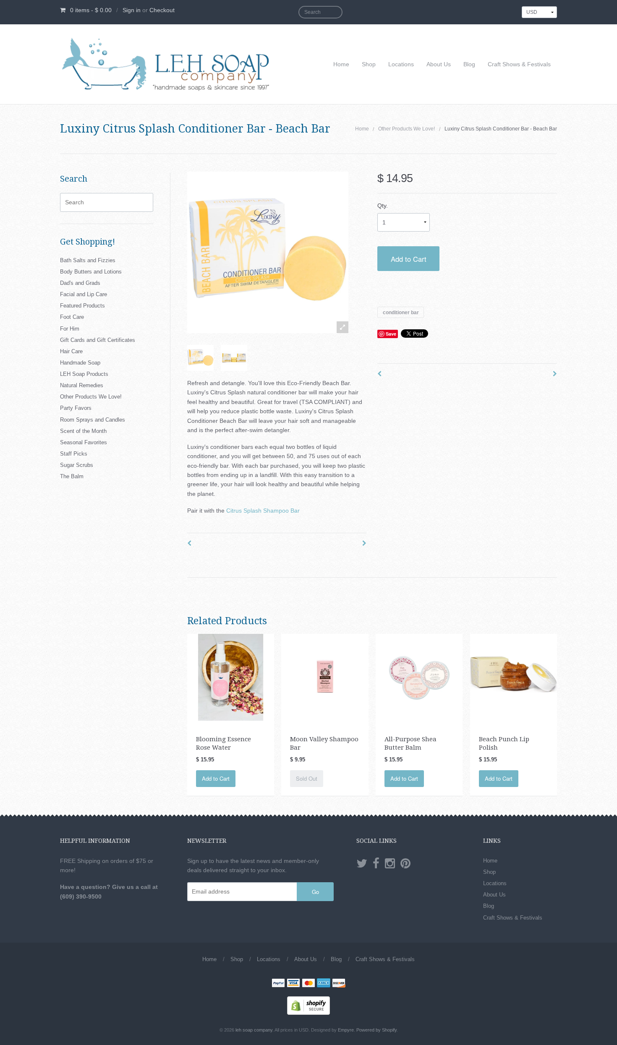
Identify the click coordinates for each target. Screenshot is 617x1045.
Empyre (346, 1029)
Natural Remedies (81, 385)
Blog (469, 64)
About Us (438, 64)
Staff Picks (73, 454)
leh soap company (253, 1029)
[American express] (323, 983)
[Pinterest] (405, 863)
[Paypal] (278, 983)
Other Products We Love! (406, 129)
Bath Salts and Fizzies (87, 260)
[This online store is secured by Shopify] (308, 1004)
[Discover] (338, 983)
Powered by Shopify (376, 1029)
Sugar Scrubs (76, 465)
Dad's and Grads (80, 283)
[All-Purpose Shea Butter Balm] (419, 676)
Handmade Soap (80, 363)
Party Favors (76, 408)
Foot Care (72, 317)
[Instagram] (390, 863)
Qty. (382, 205)
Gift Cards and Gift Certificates (97, 340)
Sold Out (306, 778)
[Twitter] (361, 863)
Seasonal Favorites (83, 442)
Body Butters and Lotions (91, 271)
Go (315, 892)
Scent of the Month (83, 431)
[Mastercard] (308, 983)
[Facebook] (376, 863)
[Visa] (293, 983)
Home (341, 64)
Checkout (162, 10)
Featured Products (82, 305)
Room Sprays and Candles (92, 420)
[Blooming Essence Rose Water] (230, 676)
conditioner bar (401, 312)
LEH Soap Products (84, 374)
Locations (401, 64)
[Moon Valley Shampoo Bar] (324, 676)
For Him (69, 329)
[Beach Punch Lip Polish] (513, 676)
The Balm (72, 476)
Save (391, 334)
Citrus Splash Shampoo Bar (263, 510)
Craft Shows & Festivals (519, 64)
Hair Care (71, 351)
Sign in (132, 10)
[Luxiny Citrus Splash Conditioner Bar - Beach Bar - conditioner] (200, 358)
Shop (369, 64)
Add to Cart (408, 259)
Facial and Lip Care (83, 294)
